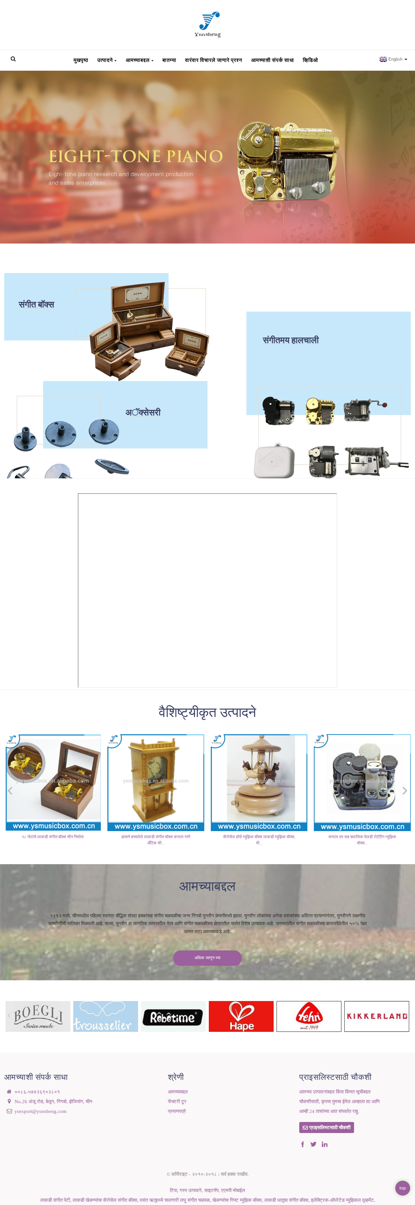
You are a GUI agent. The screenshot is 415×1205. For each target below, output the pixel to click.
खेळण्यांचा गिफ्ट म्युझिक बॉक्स (237, 1200)
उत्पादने (105, 60)
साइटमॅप (211, 1190)
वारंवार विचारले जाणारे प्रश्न (213, 60)
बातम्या (169, 60)
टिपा (173, 1190)
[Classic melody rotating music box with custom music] (362, 782)
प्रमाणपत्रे (177, 1111)
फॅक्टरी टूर (177, 1101)
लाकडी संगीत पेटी (55, 1200)
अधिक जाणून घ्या (207, 958)
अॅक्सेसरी (142, 413)
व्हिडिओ (310, 60)
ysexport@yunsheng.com (40, 1111)
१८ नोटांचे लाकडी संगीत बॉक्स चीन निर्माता (53, 837)
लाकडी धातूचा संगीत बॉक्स (286, 1200)
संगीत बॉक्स (36, 305)
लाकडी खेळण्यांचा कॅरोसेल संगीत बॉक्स (105, 1200)
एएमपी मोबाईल (233, 1190)
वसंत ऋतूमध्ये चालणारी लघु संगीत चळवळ (175, 1200)
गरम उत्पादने (191, 1190)
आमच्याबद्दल (138, 60)
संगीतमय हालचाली (291, 340)
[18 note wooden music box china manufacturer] (52, 782)
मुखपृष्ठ (81, 60)
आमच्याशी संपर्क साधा (272, 60)
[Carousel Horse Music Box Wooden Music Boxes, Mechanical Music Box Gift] (259, 782)
